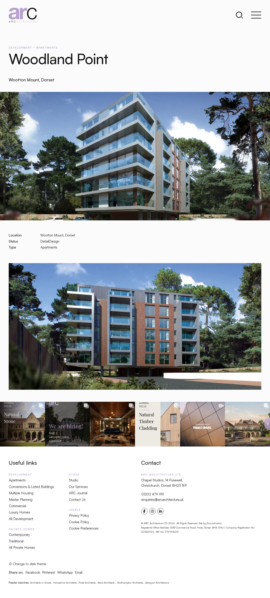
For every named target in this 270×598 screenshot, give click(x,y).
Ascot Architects (106, 582)
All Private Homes (22, 547)
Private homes (22, 529)
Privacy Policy (79, 515)
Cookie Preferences (84, 528)
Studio (73, 480)
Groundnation (214, 523)
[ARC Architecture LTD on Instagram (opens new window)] (152, 511)
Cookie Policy (79, 522)
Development (20, 474)
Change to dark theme (29, 564)
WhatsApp (65, 572)
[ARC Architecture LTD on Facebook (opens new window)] (144, 511)
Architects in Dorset (40, 582)
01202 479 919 (152, 494)
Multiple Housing (21, 493)
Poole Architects (87, 582)
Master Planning (20, 499)
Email (78, 572)
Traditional (16, 541)
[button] (241, 15)
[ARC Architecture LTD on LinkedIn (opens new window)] (160, 511)
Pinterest (48, 572)
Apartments (49, 247)
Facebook (32, 572)
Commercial (17, 506)
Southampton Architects (130, 582)
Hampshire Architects (64, 582)
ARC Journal (78, 493)
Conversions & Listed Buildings (31, 487)
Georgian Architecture (157, 582)
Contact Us (77, 499)
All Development (21, 519)
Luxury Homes (19, 512)
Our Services (78, 487)
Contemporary (19, 534)
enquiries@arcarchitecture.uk (162, 499)
